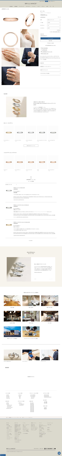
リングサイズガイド (17, 442)
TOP (6, 417)
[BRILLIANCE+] (31, 3)
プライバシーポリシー (42, 431)
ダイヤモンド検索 (9, 434)
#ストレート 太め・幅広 (52, 233)
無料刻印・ (45, 66)
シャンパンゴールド (9, 407)
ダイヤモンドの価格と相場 (18, 432)
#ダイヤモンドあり (31, 232)
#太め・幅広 (36, 232)
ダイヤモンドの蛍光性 (17, 434)
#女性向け (47, 57)
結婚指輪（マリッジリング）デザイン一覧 (15, 417)
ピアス (8, 435)
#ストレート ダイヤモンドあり (45, 233)
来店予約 (46, 1)
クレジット (48, 430)
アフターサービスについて (38, 272)
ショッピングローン (49, 431)
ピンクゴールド (9, 406)
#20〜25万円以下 (40, 232)
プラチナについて (17, 436)
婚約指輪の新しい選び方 (18, 424)
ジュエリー (7, 432)
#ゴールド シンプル (46, 232)
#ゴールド (41, 56)
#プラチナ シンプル (36, 196)
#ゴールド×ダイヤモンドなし (44, 58)
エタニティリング (9, 431)
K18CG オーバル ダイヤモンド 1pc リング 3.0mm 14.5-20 (22, 222)
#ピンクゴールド (45, 56)
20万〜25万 (32, 406)
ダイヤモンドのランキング (18, 433)
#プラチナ (15, 196)
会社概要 (40, 435)
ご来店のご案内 (49, 424)
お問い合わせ (41, 448)
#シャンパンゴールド (19, 232)
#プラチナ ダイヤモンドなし (48, 196)
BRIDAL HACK (33, 424)
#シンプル (49, 56)
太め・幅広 (45, 401)
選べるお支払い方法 (45, 53)
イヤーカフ (8, 436)
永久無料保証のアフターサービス (47, 51)
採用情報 (40, 436)
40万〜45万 (32, 410)
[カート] (53, 6)
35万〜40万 (32, 409)
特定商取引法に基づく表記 (42, 433)
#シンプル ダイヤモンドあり (31, 233)
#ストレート (52, 56)
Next (52, 279)
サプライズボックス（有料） (45, 73)
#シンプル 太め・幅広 (38, 233)
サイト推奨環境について (42, 434)
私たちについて (41, 424)
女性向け (45, 407)
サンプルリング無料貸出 (26, 431)
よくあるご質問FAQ (25, 433)
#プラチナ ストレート (42, 196)
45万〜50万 (32, 411)
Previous (50, 279)
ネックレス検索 (9, 433)
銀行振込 (48, 429)
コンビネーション (8, 408)
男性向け (45, 408)
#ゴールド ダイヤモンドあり (17, 233)
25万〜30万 (32, 407)
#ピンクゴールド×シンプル (51, 58)
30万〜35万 (32, 408)
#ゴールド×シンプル (51, 57)
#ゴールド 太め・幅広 (24, 233)
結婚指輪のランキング (17, 431)
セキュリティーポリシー (42, 432)
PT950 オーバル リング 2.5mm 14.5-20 (19, 187)
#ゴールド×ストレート (57, 57)
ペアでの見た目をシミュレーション (50, 45)
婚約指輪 (7, 424)
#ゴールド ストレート (51, 232)
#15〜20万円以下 (42, 57)
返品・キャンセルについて (26, 424)
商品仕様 (42, 63)
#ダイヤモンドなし (56, 56)
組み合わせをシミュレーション (31, 145)
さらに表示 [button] (44, 59)
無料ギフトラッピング (44, 69)
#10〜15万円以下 (31, 196)
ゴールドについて (17, 435)
